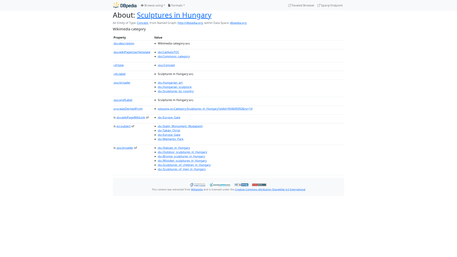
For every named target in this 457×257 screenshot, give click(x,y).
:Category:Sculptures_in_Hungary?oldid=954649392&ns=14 (205, 109)
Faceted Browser (303, 5)
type (119, 65)
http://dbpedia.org (190, 23)
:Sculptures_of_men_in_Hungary (182, 169)
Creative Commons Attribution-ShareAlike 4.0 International (270, 189)
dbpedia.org (238, 23)
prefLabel (123, 100)
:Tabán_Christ (169, 130)
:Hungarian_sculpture (175, 87)
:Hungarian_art (170, 83)
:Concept (166, 65)
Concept (142, 23)
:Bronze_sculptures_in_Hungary (181, 156)
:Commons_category (174, 56)
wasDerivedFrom (128, 109)
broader (122, 83)
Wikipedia (197, 189)
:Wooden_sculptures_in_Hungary (182, 161)
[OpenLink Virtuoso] (197, 184)
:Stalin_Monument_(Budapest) (180, 126)
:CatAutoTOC (168, 52)
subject (123, 126)
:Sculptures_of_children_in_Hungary (184, 165)
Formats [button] (177, 5)
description (124, 43)
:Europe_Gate (169, 117)
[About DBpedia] (125, 5)
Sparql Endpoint (331, 5)
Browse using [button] (153, 5)
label (119, 74)
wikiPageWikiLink (130, 117)
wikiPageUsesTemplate (132, 52)
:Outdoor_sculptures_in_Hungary (182, 152)
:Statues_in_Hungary (174, 148)
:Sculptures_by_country (176, 91)
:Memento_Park (171, 139)
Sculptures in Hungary (174, 15)
